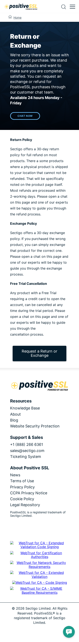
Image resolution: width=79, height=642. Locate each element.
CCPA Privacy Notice (28, 493)
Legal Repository (25, 505)
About (15, 414)
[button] (69, 632)
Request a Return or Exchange (39, 353)
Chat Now (25, 115)
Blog (14, 420)
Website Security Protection (35, 426)
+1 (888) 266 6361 (26, 444)
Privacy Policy (22, 487)
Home (17, 17)
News (15, 475)
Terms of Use (22, 481)
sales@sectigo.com (27, 450)
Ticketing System (25, 456)
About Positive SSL (29, 467)
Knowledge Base (25, 408)
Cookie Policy (22, 499)
